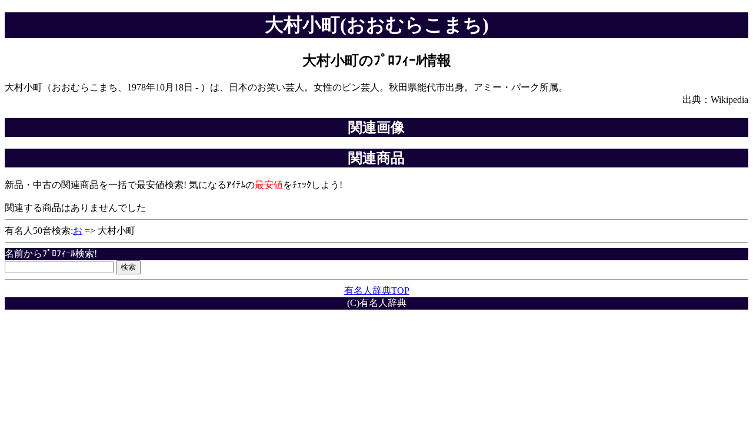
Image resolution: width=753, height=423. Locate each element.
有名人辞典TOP (376, 291)
